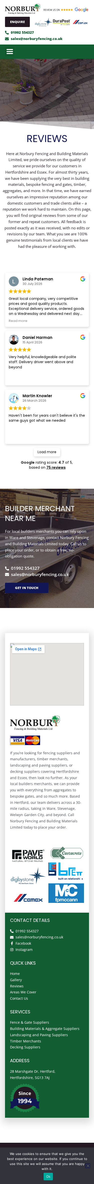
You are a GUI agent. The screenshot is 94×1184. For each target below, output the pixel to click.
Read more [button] (18, 321)
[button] (40, 22)
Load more (47, 451)
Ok (48, 1176)
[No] (87, 1165)
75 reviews (56, 467)
